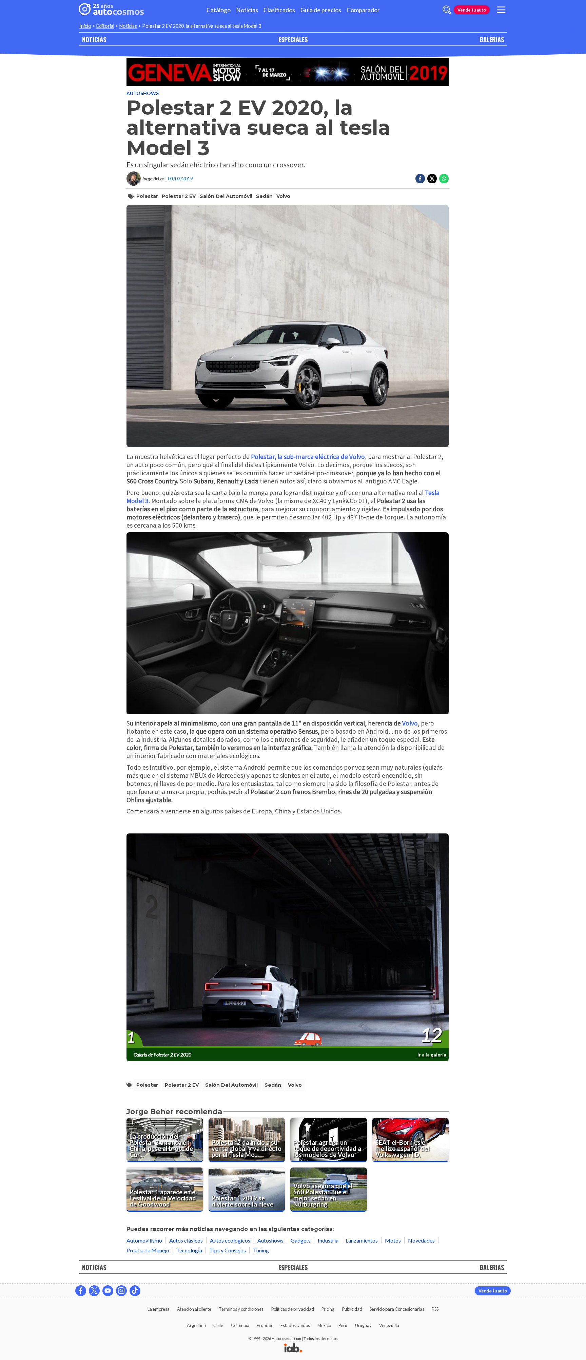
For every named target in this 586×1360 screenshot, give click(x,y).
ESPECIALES (293, 39)
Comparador (363, 10)
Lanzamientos (362, 1240)
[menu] (501, 10)
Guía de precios (320, 10)
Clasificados (279, 10)
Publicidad (352, 1309)
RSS (435, 1309)
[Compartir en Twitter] (432, 178)
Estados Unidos (295, 1325)
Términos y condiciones (241, 1309)
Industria (328, 1240)
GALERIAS (492, 39)
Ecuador (265, 1325)
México (324, 1325)
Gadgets (301, 1240)
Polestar (147, 196)
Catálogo (219, 10)
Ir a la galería (431, 1055)
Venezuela (389, 1325)
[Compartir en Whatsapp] (444, 178)
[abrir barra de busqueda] (447, 10)
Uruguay (363, 1325)
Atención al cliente (194, 1309)
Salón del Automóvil (226, 196)
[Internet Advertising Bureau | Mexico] (293, 1348)
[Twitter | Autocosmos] (94, 1290)
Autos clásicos (186, 1240)
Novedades (421, 1240)
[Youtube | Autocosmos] (107, 1290)
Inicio (85, 26)
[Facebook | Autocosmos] (80, 1290)
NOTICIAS (94, 39)
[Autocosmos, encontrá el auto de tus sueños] (111, 10)
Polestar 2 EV (179, 196)
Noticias (247, 10)
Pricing (327, 1309)
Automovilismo (144, 1240)
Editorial (105, 26)
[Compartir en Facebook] (420, 178)
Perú (342, 1325)
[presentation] (287, 941)
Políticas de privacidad (292, 1309)
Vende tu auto (471, 10)
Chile (218, 1325)
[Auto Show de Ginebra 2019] (287, 72)
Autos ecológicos (230, 1240)
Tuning (261, 1250)
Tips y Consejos (227, 1250)
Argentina (196, 1325)
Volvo (283, 196)
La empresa (159, 1309)
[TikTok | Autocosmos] (135, 1290)
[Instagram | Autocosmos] (121, 1290)
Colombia (240, 1325)
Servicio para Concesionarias (397, 1309)
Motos (393, 1240)
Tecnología (189, 1250)
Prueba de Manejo (147, 1250)
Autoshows (142, 93)
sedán (264, 196)
